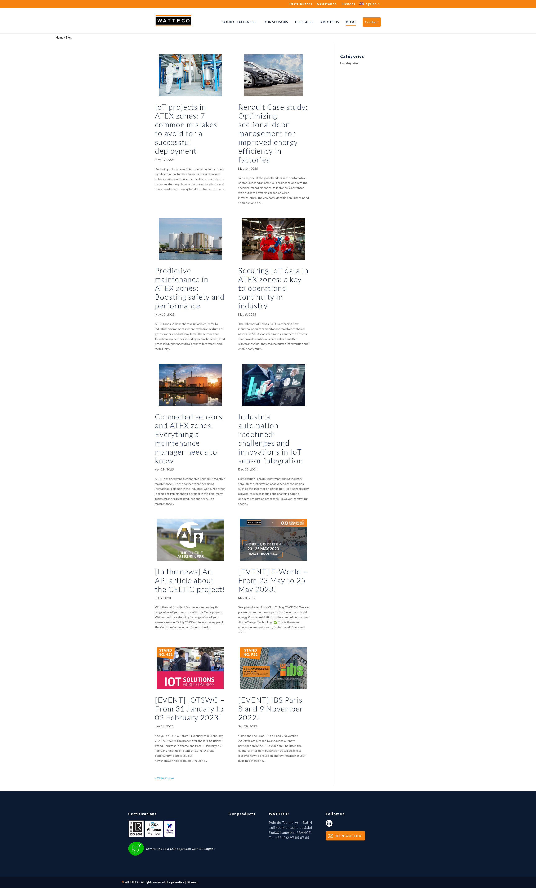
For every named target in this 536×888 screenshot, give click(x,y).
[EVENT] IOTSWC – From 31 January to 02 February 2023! (190, 708)
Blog (351, 22)
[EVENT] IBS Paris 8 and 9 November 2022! (270, 708)
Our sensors (275, 22)
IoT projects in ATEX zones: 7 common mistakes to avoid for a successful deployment (186, 128)
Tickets (348, 4)
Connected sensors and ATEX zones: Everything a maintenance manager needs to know (189, 438)
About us (329, 22)
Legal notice (175, 882)
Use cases (304, 22)
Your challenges (239, 22)
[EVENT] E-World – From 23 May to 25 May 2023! (273, 580)
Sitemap (192, 882)
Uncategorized (349, 63)
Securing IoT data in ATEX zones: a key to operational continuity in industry (273, 288)
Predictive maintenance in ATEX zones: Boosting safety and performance (190, 288)
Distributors (300, 4)
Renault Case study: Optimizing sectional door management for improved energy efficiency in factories (273, 133)
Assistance (327, 4)
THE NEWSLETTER (348, 836)
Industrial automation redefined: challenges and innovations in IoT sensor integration (270, 438)
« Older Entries (164, 778)
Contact (372, 22)
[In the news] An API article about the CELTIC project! (190, 580)
